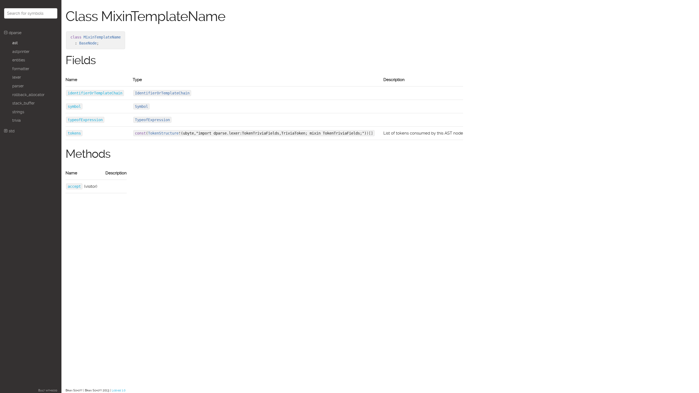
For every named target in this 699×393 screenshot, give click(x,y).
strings (18, 112)
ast (15, 43)
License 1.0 (119, 390)
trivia (16, 120)
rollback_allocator (28, 95)
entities (18, 60)
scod (54, 390)
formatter (20, 69)
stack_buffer (23, 103)
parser (18, 86)
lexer (16, 77)
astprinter (20, 51)
